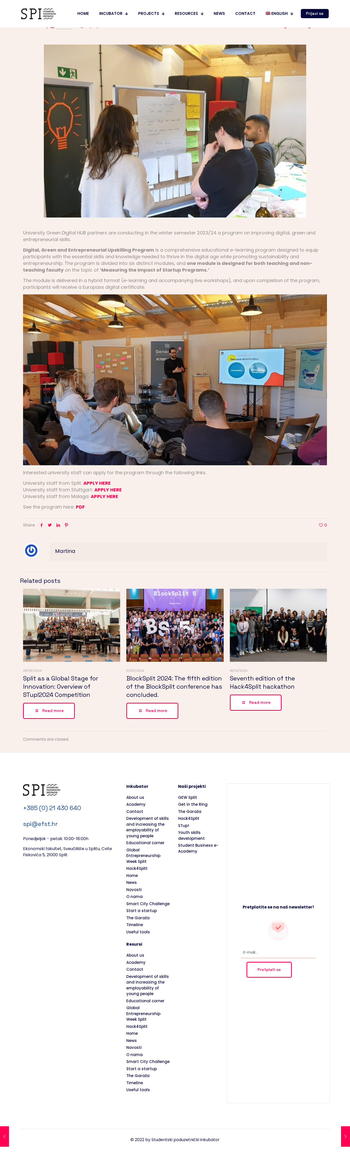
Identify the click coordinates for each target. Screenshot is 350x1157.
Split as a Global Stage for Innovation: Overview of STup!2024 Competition (60, 686)
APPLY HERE (97, 483)
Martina (65, 551)
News (131, 882)
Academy (136, 804)
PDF (80, 507)
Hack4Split (137, 868)
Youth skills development (191, 835)
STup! (183, 825)
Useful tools (138, 932)
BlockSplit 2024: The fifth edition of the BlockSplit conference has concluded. (174, 686)
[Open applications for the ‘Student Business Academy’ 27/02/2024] (345, 1136)
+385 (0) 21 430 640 (52, 808)
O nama (134, 896)
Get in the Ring (193, 804)
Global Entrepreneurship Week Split (143, 855)
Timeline (134, 924)
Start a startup (141, 910)
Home (132, 875)
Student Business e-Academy (198, 848)
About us (135, 797)
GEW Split (187, 797)
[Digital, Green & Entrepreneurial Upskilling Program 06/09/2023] (4, 1136)
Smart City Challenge (148, 903)
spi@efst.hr (40, 824)
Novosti (134, 889)
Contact (134, 811)
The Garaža (138, 918)
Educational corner (145, 842)
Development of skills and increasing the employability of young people (147, 827)
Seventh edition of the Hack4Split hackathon (262, 682)
